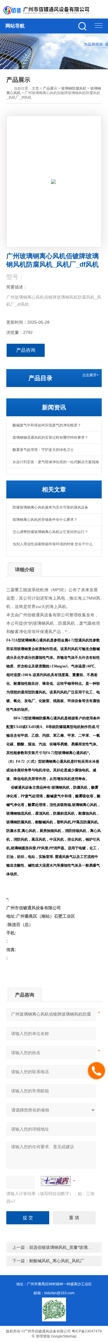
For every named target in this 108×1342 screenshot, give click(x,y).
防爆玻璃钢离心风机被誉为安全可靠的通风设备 (50, 507)
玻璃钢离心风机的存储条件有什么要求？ (45, 520)
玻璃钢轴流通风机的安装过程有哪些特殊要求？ (50, 437)
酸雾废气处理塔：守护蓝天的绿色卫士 (43, 450)
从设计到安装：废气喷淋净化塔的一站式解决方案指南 (56, 462)
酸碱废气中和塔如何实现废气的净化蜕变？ (47, 425)
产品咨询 (25, 350)
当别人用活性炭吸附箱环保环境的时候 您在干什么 (53, 544)
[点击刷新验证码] (56, 1181)
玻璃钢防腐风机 (73, 88)
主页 (35, 88)
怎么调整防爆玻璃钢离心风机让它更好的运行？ (50, 532)
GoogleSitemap (63, 1336)
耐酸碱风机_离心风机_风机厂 (56, 1260)
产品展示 (50, 88)
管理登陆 (43, 1336)
